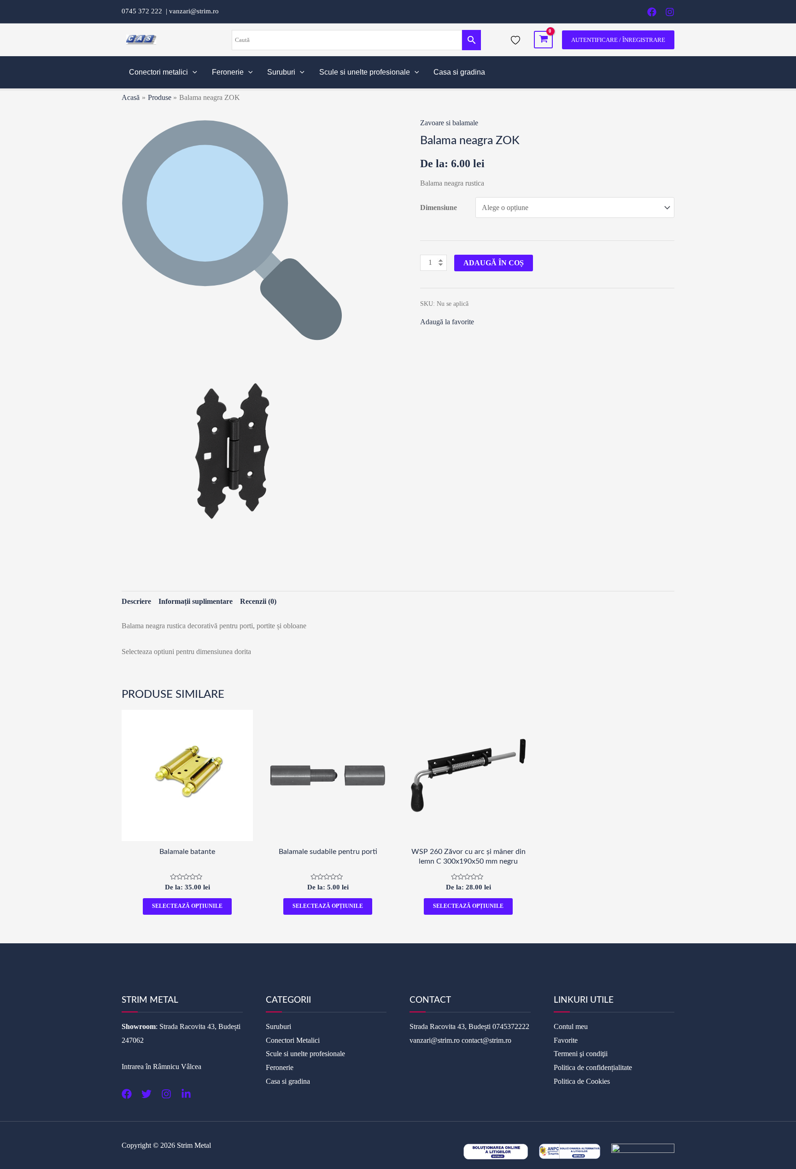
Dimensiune (438, 207)
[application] (192, 72)
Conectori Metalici (293, 1040)
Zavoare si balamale (449, 123)
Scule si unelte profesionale (364, 72)
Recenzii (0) (258, 601)
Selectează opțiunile (187, 906)
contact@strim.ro (486, 1040)
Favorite (566, 1040)
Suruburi (281, 72)
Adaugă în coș (493, 263)
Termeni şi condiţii (581, 1054)
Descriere (136, 601)
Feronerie (228, 72)
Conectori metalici (158, 72)
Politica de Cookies (582, 1081)
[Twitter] (146, 1094)
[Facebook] (651, 12)
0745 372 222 (144, 11)
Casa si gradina (459, 72)
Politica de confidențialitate (593, 1067)
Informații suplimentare (195, 601)
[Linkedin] (186, 1094)
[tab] (136, 601)
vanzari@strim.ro (194, 11)
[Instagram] (669, 12)
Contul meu (571, 1026)
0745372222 (510, 1026)
